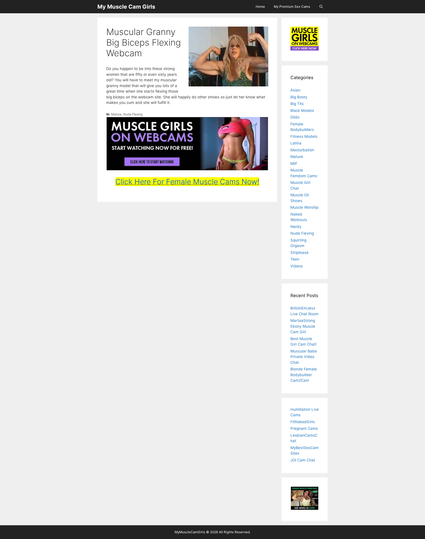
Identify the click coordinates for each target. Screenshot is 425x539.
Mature (116, 114)
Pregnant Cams (304, 428)
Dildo (294, 117)
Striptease (299, 252)
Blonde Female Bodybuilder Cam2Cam (303, 375)
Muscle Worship (304, 207)
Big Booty (298, 97)
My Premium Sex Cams (292, 6)
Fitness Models (303, 136)
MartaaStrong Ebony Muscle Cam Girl (302, 326)
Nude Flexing (133, 114)
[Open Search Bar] (321, 6)
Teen (294, 259)
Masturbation (302, 150)
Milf (293, 163)
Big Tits (297, 103)
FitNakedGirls (302, 422)
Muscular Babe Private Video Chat (303, 357)
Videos (296, 266)
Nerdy (295, 226)
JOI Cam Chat (302, 460)
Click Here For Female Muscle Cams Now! (187, 181)
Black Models (302, 110)
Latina (295, 143)
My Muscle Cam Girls (126, 6)
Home (260, 6)
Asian (295, 90)
